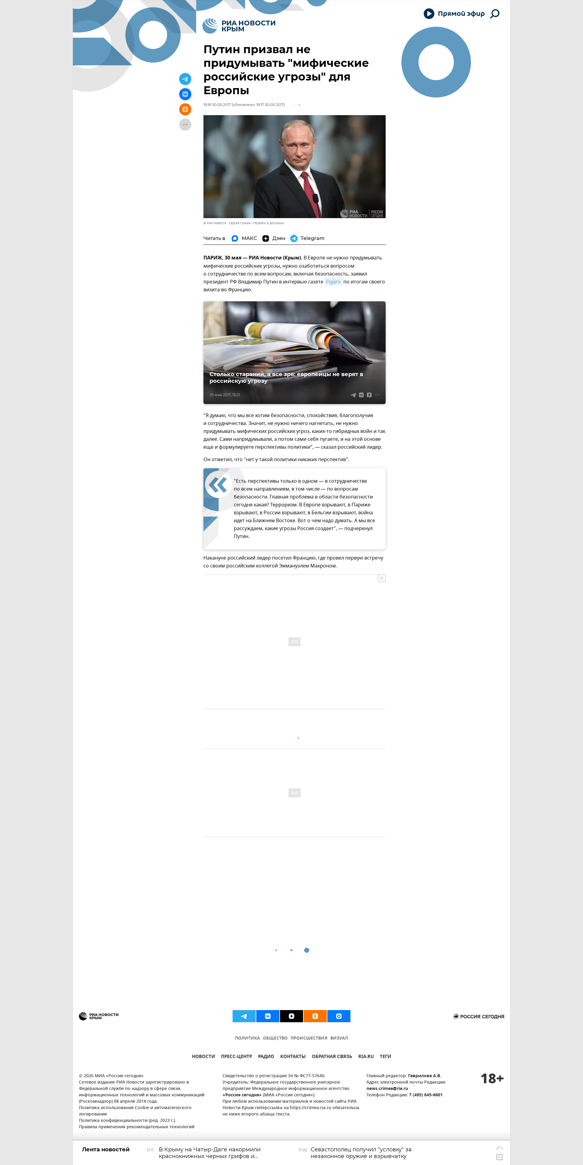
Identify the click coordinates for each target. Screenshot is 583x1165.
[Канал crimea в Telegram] (244, 1016)
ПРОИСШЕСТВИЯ (309, 1038)
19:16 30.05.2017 (217, 104)
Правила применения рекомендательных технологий (136, 1127)
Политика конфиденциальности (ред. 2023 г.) (127, 1120)
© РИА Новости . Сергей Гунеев (227, 223)
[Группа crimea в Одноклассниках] (315, 1016)
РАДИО (266, 1057)
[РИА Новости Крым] (239, 26)
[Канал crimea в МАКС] (338, 1016)
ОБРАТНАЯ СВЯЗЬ (332, 1057)
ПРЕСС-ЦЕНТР (236, 1057)
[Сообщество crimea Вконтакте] (267, 1016)
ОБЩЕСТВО (275, 1038)
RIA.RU (366, 1057)
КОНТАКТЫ (293, 1057)
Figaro (334, 282)
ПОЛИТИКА (247, 1038)
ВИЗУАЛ (339, 1038)
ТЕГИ (385, 1057)
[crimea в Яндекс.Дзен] (291, 1016)
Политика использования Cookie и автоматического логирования (135, 1111)
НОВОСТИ (203, 1057)
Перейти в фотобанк (268, 223)
